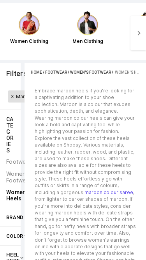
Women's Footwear (90, 72)
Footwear (56, 72)
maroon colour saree (108, 192)
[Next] (138, 33)
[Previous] (8, 33)
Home (36, 72)
